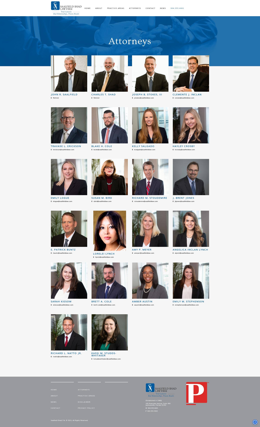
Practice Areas (115, 8)
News (163, 8)
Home (87, 8)
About (98, 8)
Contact (150, 8)
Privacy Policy (86, 408)
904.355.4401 (177, 8)
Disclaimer (84, 402)
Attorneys (135, 8)
